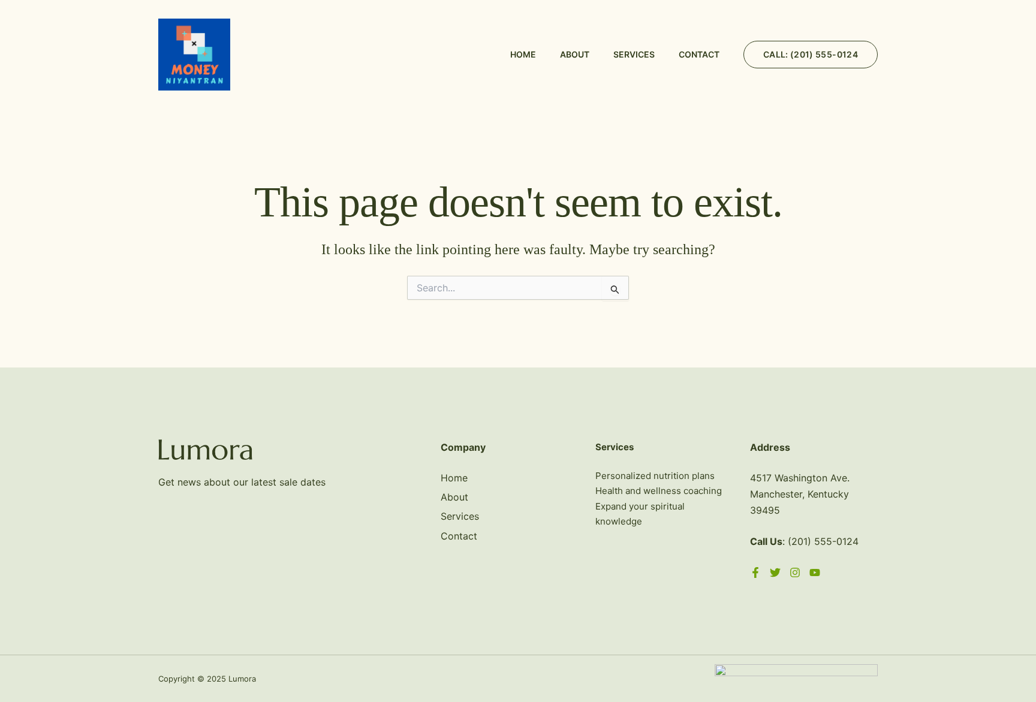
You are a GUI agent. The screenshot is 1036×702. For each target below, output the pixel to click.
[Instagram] (795, 572)
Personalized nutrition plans (655, 475)
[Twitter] (775, 572)
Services (634, 54)
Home (523, 54)
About (574, 54)
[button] (810, 54)
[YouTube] (814, 572)
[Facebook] (755, 572)
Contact (699, 54)
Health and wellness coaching (658, 490)
